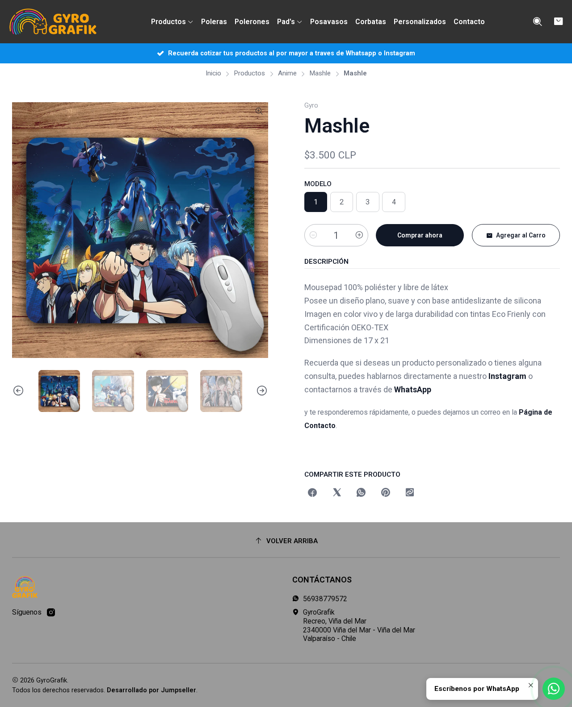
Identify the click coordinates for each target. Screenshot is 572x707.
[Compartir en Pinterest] (385, 493)
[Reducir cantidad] (313, 235)
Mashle (320, 73)
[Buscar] (537, 21)
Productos (249, 73)
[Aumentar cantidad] (359, 235)
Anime (287, 73)
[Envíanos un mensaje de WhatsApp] (554, 689)
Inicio (213, 73)
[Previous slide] (18, 391)
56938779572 (325, 599)
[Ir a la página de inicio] (53, 21)
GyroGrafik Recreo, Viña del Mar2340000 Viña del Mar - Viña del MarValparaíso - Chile (359, 625)
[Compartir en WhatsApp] (361, 493)
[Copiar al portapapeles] (409, 493)
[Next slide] (261, 391)
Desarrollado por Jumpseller (151, 690)
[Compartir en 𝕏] (336, 493)
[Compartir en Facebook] (312, 493)
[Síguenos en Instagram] (51, 612)
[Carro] (558, 21)
